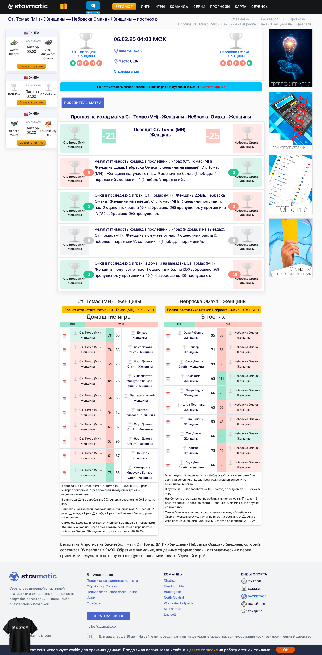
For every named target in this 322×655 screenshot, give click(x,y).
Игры (160, 6)
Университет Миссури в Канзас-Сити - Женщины (140, 381)
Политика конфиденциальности (112, 580)
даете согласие (203, 649)
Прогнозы (220, 6)
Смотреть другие (212, 87)
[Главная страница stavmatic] (28, 5)
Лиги (146, 6)
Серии (199, 6)
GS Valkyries (48, 94)
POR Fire (14, 94)
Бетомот (124, 6)
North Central (174, 597)
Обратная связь (108, 616)
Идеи (91, 597)
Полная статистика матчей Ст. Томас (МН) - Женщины (109, 310)
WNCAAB (134, 51)
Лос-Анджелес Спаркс (48, 54)
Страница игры (126, 71)
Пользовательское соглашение (112, 592)
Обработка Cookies (102, 586)
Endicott (170, 614)
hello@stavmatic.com (103, 626)
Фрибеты (94, 603)
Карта (241, 6)
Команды (179, 6)
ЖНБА (34, 33)
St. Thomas (172, 609)
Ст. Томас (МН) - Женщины (86, 54)
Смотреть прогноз (31, 66)
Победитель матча (83, 103)
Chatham (171, 580)
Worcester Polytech (178, 603)
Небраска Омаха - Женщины (236, 54)
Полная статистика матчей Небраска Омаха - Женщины (213, 310)
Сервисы (259, 6)
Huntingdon (172, 592)
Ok (285, 649)
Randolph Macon (176, 586)
